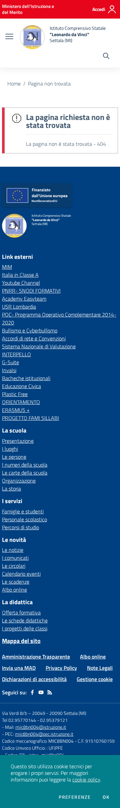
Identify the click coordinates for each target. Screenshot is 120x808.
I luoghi (10, 449)
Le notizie (12, 550)
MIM (7, 267)
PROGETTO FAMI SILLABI (30, 418)
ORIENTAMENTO (21, 402)
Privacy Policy (61, 668)
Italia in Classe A (20, 275)
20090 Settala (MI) (67, 713)
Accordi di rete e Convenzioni (34, 338)
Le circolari (13, 566)
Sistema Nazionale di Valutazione (39, 346)
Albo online (14, 590)
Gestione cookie (95, 679)
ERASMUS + (16, 410)
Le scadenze (15, 582)
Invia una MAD (19, 668)
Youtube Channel (21, 283)
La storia (11, 488)
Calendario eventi (21, 574)
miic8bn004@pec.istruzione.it (44, 733)
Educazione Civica (21, 386)
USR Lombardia (19, 307)
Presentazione (18, 441)
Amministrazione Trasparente (36, 657)
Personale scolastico (24, 519)
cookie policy (86, 779)
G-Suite (10, 362)
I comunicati (15, 558)
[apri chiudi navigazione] (9, 37)
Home (14, 83)
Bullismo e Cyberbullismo (29, 330)
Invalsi (9, 370)
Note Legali (100, 668)
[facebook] (32, 692)
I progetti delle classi (24, 628)
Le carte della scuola (24, 473)
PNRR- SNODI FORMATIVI (31, 291)
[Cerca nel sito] (106, 56)
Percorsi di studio (20, 527)
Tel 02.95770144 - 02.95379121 (35, 720)
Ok (106, 797)
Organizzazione (19, 481)
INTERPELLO (16, 354)
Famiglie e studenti (23, 511)
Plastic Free (15, 394)
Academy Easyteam (24, 299)
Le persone (14, 457)
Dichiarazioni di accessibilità (34, 679)
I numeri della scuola (24, 465)
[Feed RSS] (50, 692)
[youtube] (41, 692)
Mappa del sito (21, 640)
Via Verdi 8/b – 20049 (24, 713)
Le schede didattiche (25, 620)
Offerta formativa (21, 612)
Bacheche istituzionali (26, 378)
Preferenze (75, 797)
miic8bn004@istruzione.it (40, 726)
